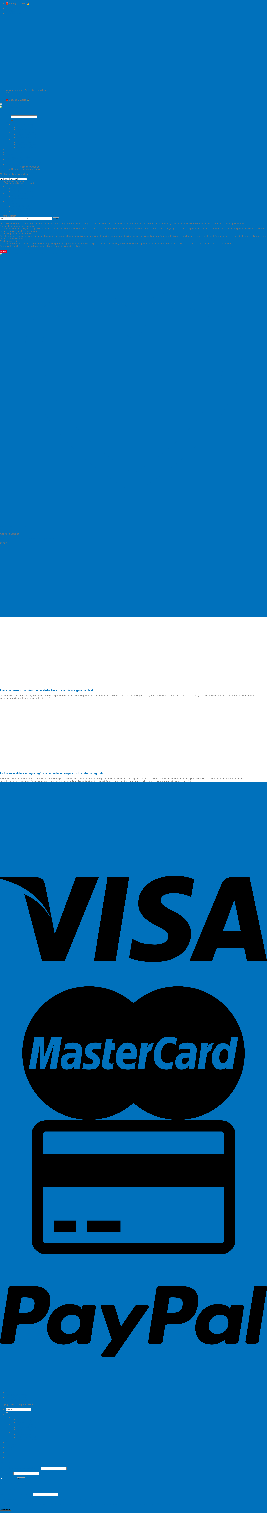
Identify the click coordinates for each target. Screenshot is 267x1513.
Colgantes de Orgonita (28, 134)
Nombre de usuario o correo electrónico (20, 1468)
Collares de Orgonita (27, 144)
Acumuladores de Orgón (23, 124)
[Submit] (12, 120)
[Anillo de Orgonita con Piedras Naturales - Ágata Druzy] (28, 254)
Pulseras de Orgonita (27, 147)
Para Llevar (17, 139)
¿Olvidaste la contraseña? (13, 1483)
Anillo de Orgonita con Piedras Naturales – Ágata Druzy (27, 538)
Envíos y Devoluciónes (17, 1397)
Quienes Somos (14, 152)
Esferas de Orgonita (26, 127)
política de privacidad (164, 1504)
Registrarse (5, 1509)
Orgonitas (11, 122)
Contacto (10, 11)
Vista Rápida (6, 529)
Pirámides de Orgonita (28, 129)
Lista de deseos (14, 13)
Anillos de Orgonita (26, 142)
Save (4, 251)
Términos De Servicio (16, 1395)
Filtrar (56, 219)
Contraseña (6, 1473)
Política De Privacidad (17, 1400)
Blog (8, 8)
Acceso (21, 1479)
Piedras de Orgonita (26, 137)
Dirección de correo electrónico (16, 1494)
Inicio (2, 167)
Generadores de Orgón (22, 132)
